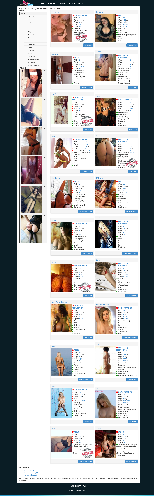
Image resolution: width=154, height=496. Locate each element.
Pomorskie (31, 50)
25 (124, 184)
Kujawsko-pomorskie (34, 20)
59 (80, 22)
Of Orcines (99, 178)
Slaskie (30, 53)
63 (86, 146)
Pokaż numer (88, 45)
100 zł (125, 192)
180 (124, 186)
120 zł (132, 152)
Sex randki (81, 3)
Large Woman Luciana (59, 302)
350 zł (81, 26)
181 (80, 20)
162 (124, 436)
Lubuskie (30, 29)
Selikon (125, 24)
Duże (80, 24)
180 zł (132, 68)
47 (124, 22)
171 (80, 228)
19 (80, 310)
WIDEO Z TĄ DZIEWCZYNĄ (122, 56)
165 (80, 312)
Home (42, 3)
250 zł (81, 68)
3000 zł (82, 400)
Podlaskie (30, 47)
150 (131, 62)
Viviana (98, 52)
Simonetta (99, 12)
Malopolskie (31, 32)
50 (124, 314)
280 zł (81, 192)
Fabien (98, 96)
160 (124, 312)
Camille (54, 220)
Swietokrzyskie (32, 56)
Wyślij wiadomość (87, 253)
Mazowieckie (31, 35)
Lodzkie (30, 23)
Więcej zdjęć (133, 129)
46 (80, 357)
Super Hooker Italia (102, 304)
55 (80, 438)
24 (80, 60)
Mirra (53, 428)
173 (124, 228)
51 (80, 272)
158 (81, 394)
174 (80, 270)
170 (124, 396)
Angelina (54, 94)
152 (124, 20)
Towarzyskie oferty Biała (32, 473)
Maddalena (55, 54)
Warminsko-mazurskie (34, 59)
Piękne (132, 108)
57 (124, 188)
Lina (97, 344)
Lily (97, 388)
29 (124, 268)
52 (131, 148)
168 (80, 62)
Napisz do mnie (132, 45)
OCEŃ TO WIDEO (80, 15)
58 (131, 106)
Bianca (98, 260)
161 (131, 146)
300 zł (125, 26)
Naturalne (126, 401)
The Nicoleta (56, 178)
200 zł (81, 442)
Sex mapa (71, 3)
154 (80, 436)
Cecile (54, 386)
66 (124, 357)
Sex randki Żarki (29, 471)
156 (131, 104)
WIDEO (121, 15)
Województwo (27, 14)
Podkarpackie (32, 44)
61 (80, 188)
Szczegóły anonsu (87, 87)
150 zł (87, 150)
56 (80, 64)
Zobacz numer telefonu (85, 211)
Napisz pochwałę (132, 295)
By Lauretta (55, 12)
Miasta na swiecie (33, 38)
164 (80, 354)
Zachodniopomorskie (34, 65)
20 (131, 60)
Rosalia (98, 428)
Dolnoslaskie (31, 17)
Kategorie (62, 3)
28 (80, 18)
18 (80, 102)
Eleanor (98, 136)
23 (131, 144)
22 (124, 310)
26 (124, 226)
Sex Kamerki (51, 3)
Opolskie (30, 41)
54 (124, 272)
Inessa (54, 262)
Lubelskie (30, 26)
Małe (125, 317)
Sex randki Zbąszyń (30, 475)
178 (80, 104)
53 (124, 438)
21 (124, 18)
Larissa (54, 136)
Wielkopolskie (32, 62)
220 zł (81, 110)
